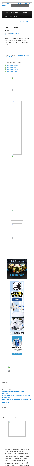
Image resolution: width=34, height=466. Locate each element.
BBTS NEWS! (6, 403)
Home (6, 12)
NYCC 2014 (23, 55)
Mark (6, 34)
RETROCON (5, 393)
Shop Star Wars (13, 16)
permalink (22, 57)
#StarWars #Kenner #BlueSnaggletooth (13, 391)
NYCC (18, 55)
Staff (6, 16)
